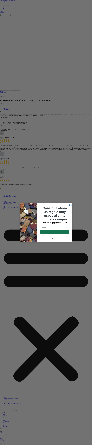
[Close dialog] (70, 205)
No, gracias (55, 238)
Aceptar (54, 232)
